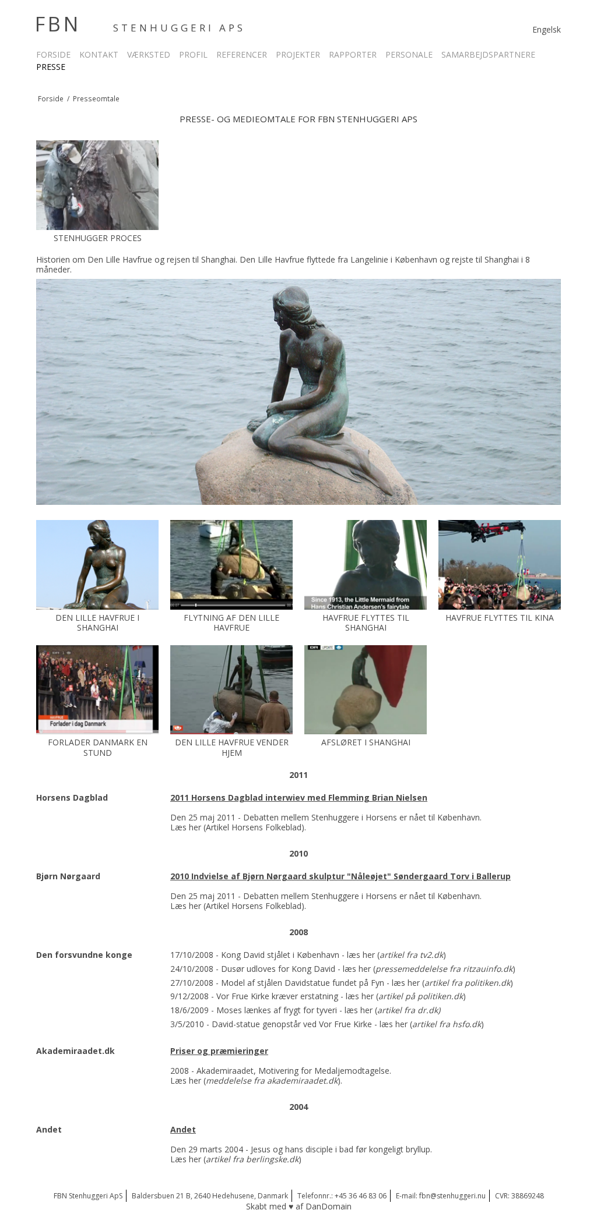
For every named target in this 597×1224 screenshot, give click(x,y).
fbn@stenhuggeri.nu (452, 1196)
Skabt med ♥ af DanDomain (299, 1206)
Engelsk (546, 29)
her (195, 827)
